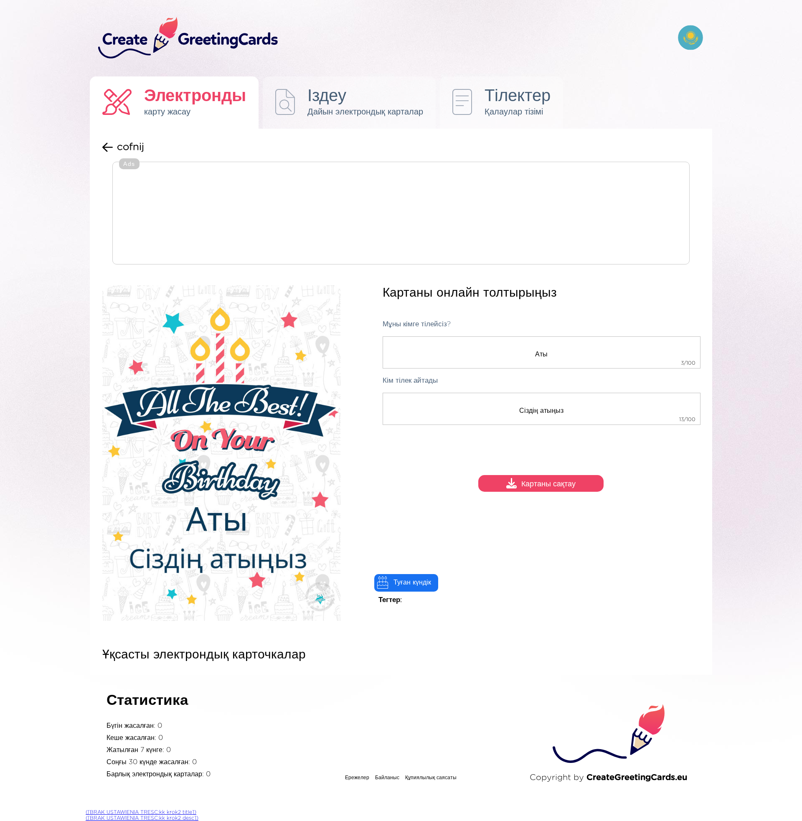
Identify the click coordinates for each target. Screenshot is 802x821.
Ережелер (357, 777)
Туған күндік (412, 582)
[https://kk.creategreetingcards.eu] (381, 38)
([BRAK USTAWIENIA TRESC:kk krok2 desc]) (142, 818)
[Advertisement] (401, 214)
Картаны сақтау (548, 484)
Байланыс (387, 777)
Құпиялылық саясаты (431, 777)
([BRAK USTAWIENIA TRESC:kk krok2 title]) (141, 812)
